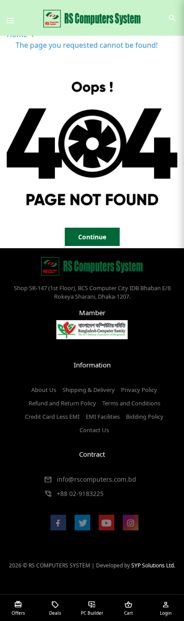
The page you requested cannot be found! (87, 45)
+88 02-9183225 (80, 493)
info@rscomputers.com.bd (96, 479)
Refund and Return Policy (62, 403)
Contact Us (94, 430)
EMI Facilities (103, 417)
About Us (43, 390)
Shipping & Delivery (89, 390)
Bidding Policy (144, 417)
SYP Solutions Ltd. (153, 565)
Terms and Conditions (131, 403)
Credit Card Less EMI (52, 417)
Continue (92, 237)
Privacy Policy (139, 390)
